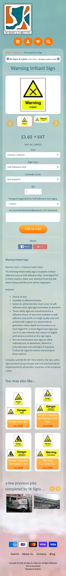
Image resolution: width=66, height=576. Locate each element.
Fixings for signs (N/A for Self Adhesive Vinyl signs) (33, 198)
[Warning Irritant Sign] (24, 121)
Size (33, 149)
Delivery (41, 554)
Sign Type (33, 162)
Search (15, 554)
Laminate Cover (33, 174)
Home (8, 52)
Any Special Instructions (33, 210)
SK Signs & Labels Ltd (32, 563)
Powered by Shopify (33, 569)
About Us (27, 554)
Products (17, 52)
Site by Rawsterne (33, 566)
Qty (33, 186)
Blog (52, 554)
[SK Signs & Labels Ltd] (18, 19)
